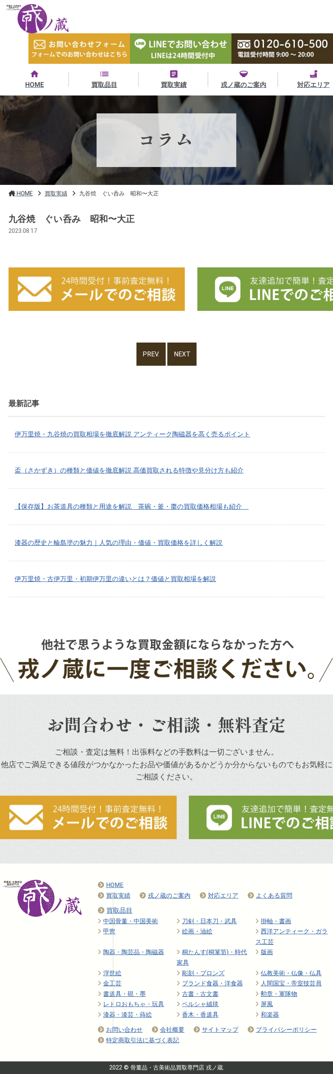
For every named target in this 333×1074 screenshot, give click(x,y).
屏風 (267, 1004)
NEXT (182, 354)
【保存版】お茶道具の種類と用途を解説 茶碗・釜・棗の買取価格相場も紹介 (132, 506)
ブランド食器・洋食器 (212, 983)
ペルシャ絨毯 (200, 1004)
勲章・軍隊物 (279, 994)
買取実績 (118, 895)
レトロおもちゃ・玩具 (133, 1004)
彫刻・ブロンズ (203, 973)
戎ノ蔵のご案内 (169, 895)
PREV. (151, 354)
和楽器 (270, 1014)
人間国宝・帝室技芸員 (291, 983)
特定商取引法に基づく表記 (142, 1040)
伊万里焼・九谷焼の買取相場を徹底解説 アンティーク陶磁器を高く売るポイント (132, 434)
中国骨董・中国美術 (130, 921)
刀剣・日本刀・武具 (209, 921)
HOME (114, 885)
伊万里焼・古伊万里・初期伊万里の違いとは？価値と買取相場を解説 (115, 579)
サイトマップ (220, 1029)
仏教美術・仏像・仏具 (291, 973)
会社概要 (172, 1029)
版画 (267, 952)
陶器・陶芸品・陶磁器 (133, 952)
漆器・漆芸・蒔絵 (127, 1014)
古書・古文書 (200, 994)
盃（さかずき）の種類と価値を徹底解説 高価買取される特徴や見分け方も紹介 (129, 470)
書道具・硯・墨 (124, 994)
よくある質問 (274, 895)
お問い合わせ (124, 1029)
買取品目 (119, 910)
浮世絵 (112, 973)
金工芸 (112, 983)
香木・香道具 (200, 1014)
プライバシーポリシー (286, 1029)
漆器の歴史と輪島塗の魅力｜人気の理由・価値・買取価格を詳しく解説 (119, 543)
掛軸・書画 (276, 921)
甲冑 (109, 931)
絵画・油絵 (197, 931)
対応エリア (223, 895)
